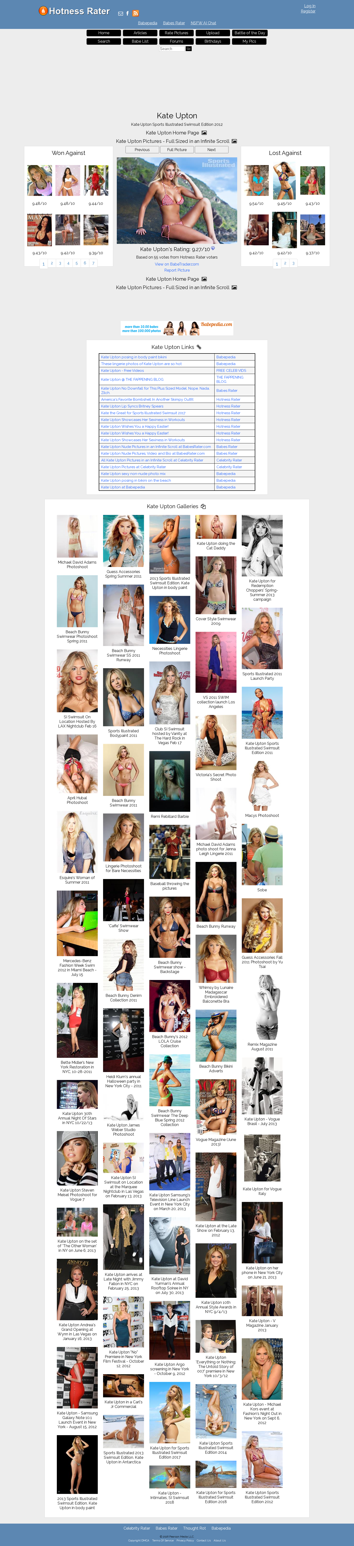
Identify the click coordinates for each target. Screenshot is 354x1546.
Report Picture (177, 270)
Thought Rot (194, 1528)
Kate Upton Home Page (173, 133)
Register (308, 11)
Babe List (140, 41)
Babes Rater (174, 23)
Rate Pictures (176, 33)
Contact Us (204, 1540)
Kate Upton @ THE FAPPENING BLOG (132, 379)
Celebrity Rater (229, 460)
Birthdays (212, 41)
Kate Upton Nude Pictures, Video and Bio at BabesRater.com (153, 453)
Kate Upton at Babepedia (123, 487)
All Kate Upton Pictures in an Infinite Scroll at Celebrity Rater (152, 460)
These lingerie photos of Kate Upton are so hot (141, 364)
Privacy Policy (185, 1540)
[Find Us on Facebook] (127, 14)
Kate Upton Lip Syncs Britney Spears (132, 406)
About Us (220, 1540)
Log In (309, 6)
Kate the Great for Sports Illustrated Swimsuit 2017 (143, 413)
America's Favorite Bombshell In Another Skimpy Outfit (147, 399)
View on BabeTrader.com (177, 264)
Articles (140, 33)
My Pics (249, 41)
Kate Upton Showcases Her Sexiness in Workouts (143, 420)
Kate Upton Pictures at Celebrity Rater (133, 467)
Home (103, 33)
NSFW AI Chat (203, 23)
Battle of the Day (250, 33)
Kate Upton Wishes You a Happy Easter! (135, 426)
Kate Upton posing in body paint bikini (134, 357)
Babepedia (147, 23)
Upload (212, 33)
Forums (176, 41)
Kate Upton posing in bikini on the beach (136, 480)
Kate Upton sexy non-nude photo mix (133, 474)
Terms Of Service (163, 1540)
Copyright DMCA (138, 1540)
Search (104, 41)
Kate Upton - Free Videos (122, 370)
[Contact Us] (120, 14)
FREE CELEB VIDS (231, 370)
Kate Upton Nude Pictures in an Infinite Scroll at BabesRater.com (156, 447)
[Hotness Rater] (76, 14)
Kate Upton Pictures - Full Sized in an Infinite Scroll (173, 141)
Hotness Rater (228, 399)
